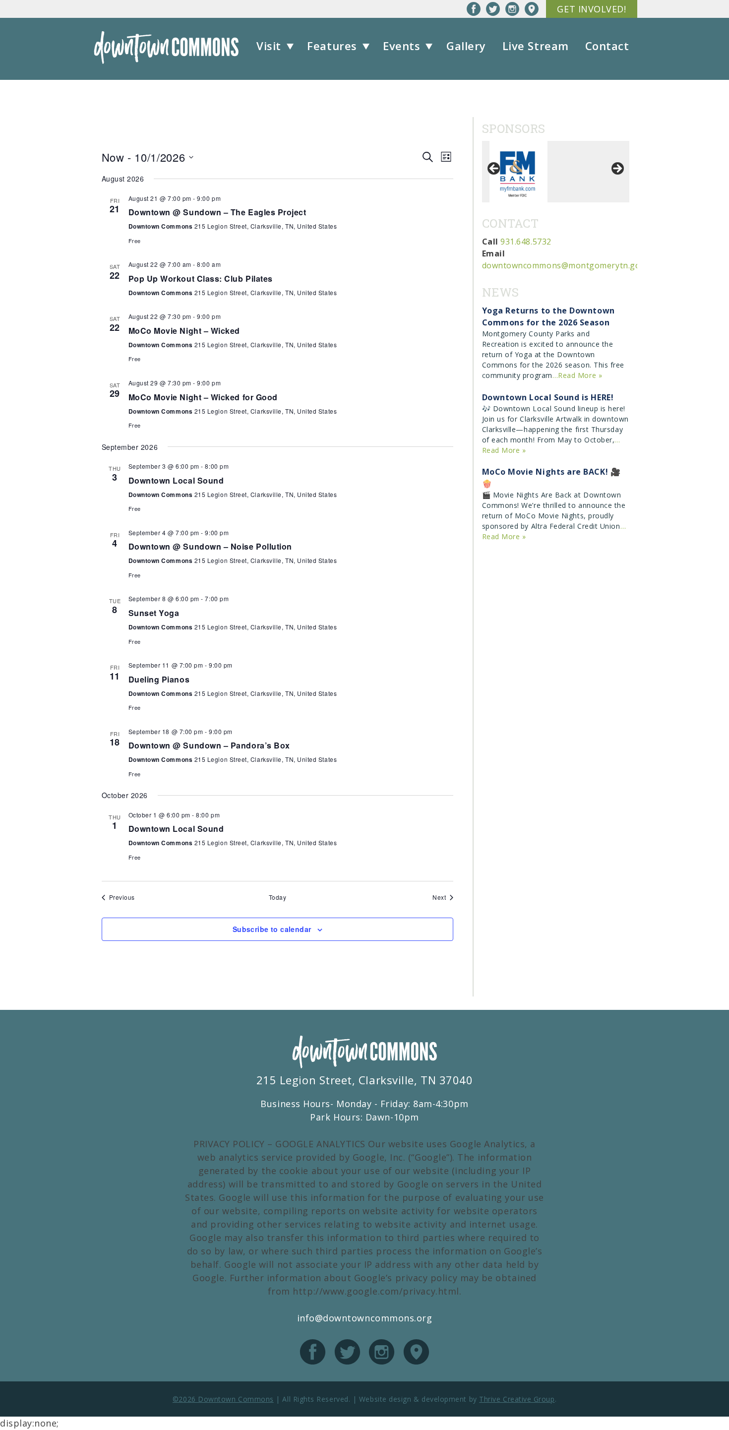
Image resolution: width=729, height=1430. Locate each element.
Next (616, 169)
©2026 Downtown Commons (223, 1399)
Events (401, 45)
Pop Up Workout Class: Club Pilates (200, 278)
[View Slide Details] (519, 171)
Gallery (466, 45)
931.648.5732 (525, 241)
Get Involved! (591, 9)
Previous (494, 169)
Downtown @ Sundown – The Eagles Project (217, 212)
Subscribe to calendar (272, 929)
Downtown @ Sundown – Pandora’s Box (209, 745)
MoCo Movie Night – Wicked (184, 330)
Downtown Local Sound (176, 480)
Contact (607, 45)
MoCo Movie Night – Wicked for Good (203, 397)
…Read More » (577, 375)
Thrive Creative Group (516, 1399)
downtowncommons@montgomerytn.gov (563, 265)
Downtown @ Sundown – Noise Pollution (210, 546)
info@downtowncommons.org (364, 1318)
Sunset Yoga (154, 613)
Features (332, 45)
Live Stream (535, 45)
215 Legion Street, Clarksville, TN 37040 (364, 1079)
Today (278, 897)
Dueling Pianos (159, 679)
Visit (268, 45)
